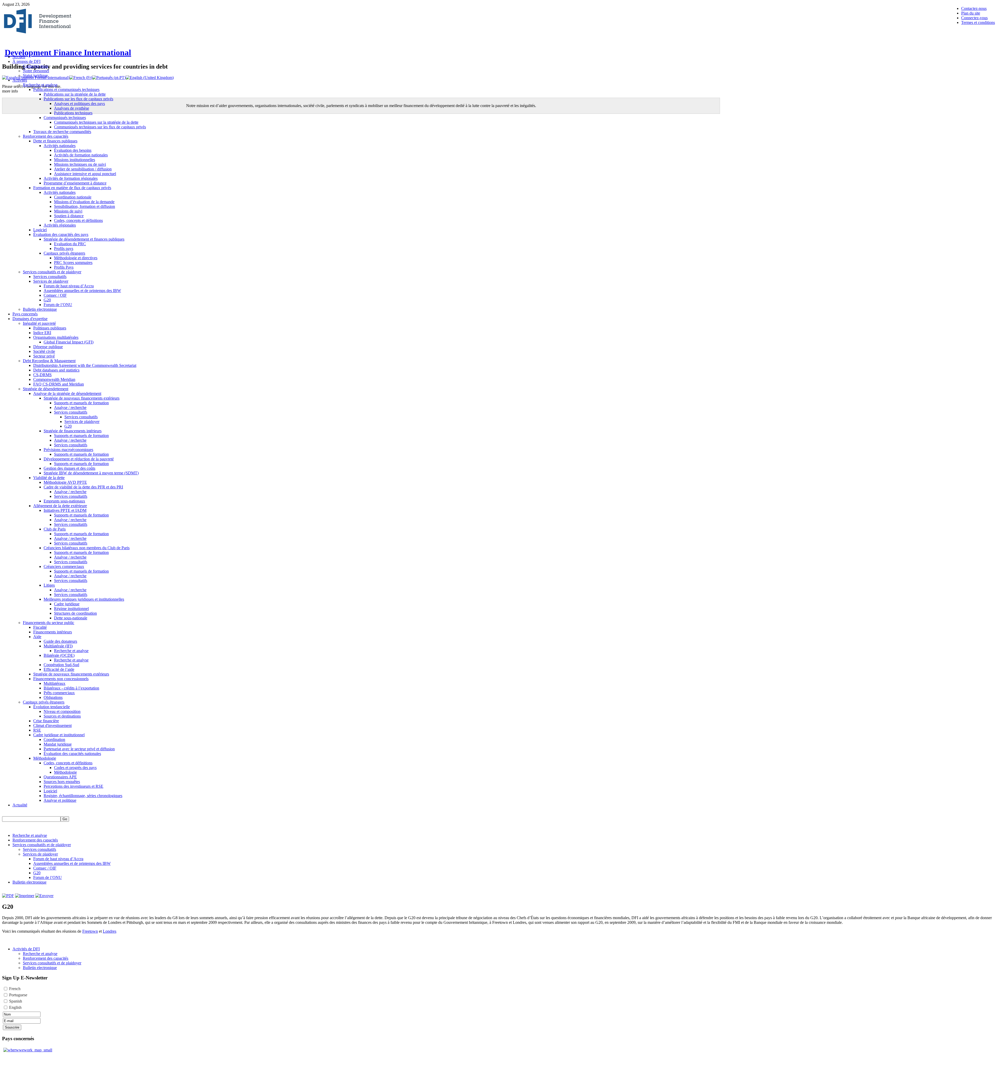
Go (65, 819)
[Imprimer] (24, 895)
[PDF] (8, 895)
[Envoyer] (44, 895)
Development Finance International (68, 52)
